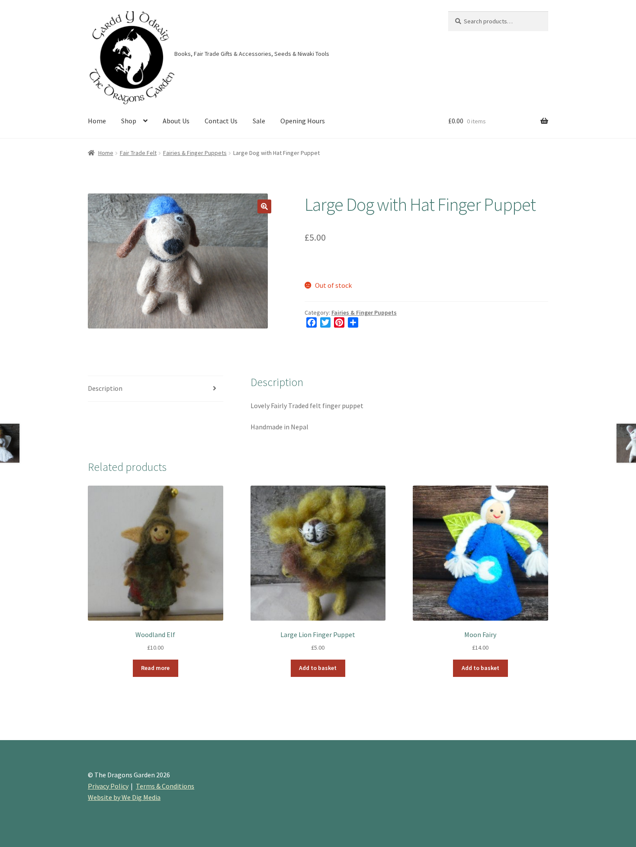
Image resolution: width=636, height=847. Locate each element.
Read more (155, 668)
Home (97, 120)
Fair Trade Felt (138, 153)
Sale (259, 120)
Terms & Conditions (165, 786)
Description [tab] (105, 388)
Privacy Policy (108, 786)
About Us (176, 120)
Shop (128, 120)
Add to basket (318, 668)
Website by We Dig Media (124, 797)
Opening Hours (302, 120)
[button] (264, 206)
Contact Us (221, 120)
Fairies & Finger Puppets (195, 153)
